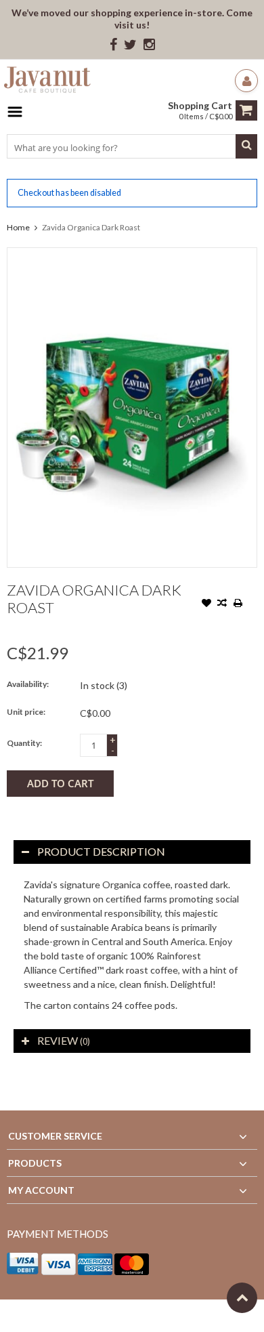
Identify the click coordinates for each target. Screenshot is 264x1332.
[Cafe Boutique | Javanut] (47, 81)
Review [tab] (63, 1040)
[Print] (238, 604)
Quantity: (24, 743)
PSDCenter (184, 1315)
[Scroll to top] (242, 1298)
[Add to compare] (222, 604)
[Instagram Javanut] (149, 45)
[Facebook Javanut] (113, 45)
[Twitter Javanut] (130, 45)
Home (18, 227)
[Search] (246, 146)
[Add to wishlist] (206, 604)
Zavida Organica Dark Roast (91, 227)
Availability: (28, 684)
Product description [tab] (101, 851)
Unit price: (26, 712)
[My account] (246, 80)
